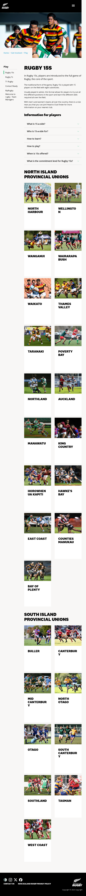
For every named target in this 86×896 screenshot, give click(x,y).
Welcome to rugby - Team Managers (10, 97)
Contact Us (9, 884)
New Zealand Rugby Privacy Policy (34, 884)
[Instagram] (10, 879)
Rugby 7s (9, 77)
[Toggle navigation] (74, 6)
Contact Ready (11, 86)
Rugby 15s (9, 72)
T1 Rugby (9, 81)
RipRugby (9, 90)
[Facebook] (20, 879)
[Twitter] (15, 879)
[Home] (77, 882)
